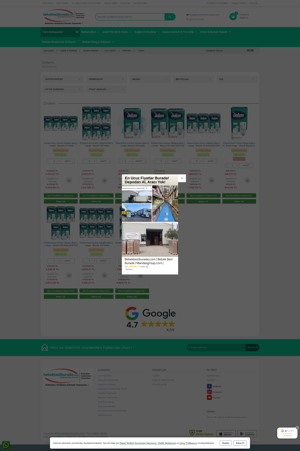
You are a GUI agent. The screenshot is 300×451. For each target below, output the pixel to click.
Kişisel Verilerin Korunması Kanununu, (138, 443)
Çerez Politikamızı (188, 443)
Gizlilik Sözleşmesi (167, 443)
